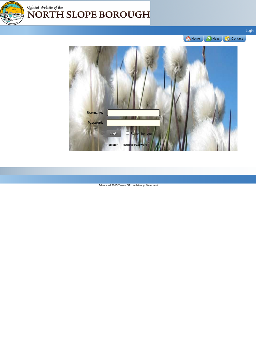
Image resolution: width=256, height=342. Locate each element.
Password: (95, 122)
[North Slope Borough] (75, 12)
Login (250, 31)
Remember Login (142, 133)
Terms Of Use (127, 185)
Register (112, 144)
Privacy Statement (147, 185)
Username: (95, 112)
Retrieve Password (135, 144)
